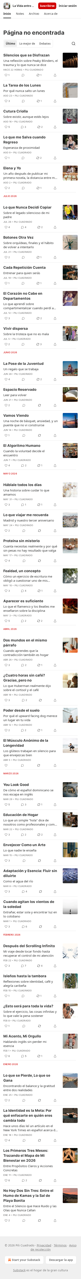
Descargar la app (61, 1260)
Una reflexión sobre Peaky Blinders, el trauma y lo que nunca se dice (30, 63)
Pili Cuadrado (34, 69)
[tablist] (28, 43)
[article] (40, 65)
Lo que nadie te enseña (19, 850)
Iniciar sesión (68, 6)
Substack (19, 1270)
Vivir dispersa (15, 328)
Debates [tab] (44, 43)
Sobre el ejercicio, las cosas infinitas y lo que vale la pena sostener (30, 1013)
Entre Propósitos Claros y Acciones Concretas (28, 1168)
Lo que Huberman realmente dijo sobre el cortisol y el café (27, 688)
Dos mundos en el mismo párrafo (25, 642)
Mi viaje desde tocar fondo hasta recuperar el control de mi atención (28, 953)
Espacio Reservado (19, 389)
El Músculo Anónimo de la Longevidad (25, 743)
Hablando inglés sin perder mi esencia (25, 1044)
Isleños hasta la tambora (24, 976)
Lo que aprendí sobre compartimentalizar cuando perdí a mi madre (28, 306)
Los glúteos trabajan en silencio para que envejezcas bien (29, 753)
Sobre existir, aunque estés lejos (26, 117)
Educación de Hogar (20, 815)
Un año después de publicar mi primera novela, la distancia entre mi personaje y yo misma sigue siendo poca (29, 175)
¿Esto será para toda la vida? (28, 1006)
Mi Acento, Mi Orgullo (22, 1036)
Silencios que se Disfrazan (26, 55)
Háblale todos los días (22, 485)
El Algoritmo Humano (21, 445)
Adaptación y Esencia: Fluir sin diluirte (30, 873)
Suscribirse (47, 6)
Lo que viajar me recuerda (25, 515)
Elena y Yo (12, 168)
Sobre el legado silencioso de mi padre (26, 215)
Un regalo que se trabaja (20, 369)
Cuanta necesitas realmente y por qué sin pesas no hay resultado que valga (30, 548)
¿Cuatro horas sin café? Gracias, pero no (24, 677)
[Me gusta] (6, 765)
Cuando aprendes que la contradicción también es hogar (26, 653)
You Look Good (16, 785)
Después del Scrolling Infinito (29, 946)
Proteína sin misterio (21, 541)
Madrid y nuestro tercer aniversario (28, 520)
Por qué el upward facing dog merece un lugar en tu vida (30, 718)
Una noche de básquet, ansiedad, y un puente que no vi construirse (30, 423)
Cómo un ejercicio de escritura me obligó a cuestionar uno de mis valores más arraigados (27, 578)
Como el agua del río (18, 881)
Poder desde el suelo (21, 710)
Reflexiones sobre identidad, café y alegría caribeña (28, 983)
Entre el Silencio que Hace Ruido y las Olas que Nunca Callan (29, 1208)
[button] (7, 13)
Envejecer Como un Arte (24, 845)
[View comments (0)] (23, 75)
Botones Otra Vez (18, 237)
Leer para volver (15, 395)
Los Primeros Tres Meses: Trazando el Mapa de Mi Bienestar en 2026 (25, 1155)
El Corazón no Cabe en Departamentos (22, 296)
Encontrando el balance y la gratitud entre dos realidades (29, 1088)
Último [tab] (10, 43)
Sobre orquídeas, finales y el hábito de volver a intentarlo (28, 245)
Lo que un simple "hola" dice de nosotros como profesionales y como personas (29, 822)
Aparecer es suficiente (23, 601)
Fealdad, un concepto (21, 571)
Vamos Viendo (16, 415)
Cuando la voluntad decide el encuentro (24, 453)
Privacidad (44, 1245)
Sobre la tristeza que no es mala (26, 334)
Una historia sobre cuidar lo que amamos (26, 492)
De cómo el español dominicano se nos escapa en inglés (28, 792)
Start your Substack (26, 1260)
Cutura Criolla (15, 111)
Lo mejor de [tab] (27, 43)
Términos (60, 1245)
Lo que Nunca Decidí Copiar (27, 207)
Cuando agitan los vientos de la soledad (28, 904)
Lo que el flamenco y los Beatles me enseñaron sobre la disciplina (29, 608)
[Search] (73, 43)
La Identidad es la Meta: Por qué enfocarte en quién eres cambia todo (27, 1115)
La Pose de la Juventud (23, 364)
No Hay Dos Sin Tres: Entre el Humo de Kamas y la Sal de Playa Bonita (28, 1196)
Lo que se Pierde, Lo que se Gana (26, 1077)
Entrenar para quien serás (21, 273)
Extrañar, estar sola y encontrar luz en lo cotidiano (30, 914)
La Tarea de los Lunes (22, 85)
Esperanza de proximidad (21, 147)
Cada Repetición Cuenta (24, 267)
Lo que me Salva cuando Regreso (24, 139)
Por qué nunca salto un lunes (24, 91)
